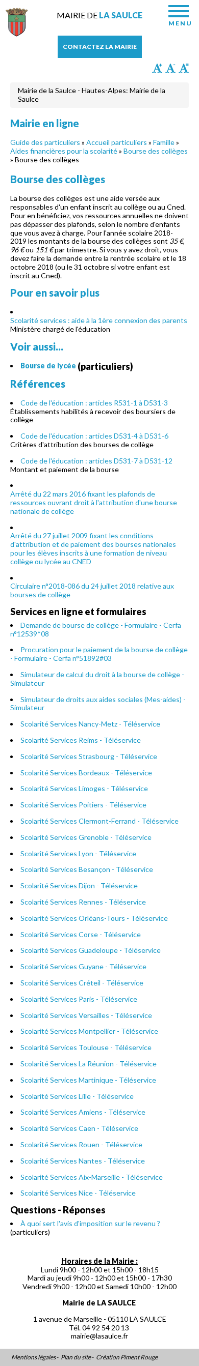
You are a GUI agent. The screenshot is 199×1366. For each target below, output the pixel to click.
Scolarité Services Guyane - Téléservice (83, 966)
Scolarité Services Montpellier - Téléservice (89, 1031)
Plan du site (76, 1357)
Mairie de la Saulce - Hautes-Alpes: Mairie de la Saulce (91, 94)
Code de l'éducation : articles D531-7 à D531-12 (96, 460)
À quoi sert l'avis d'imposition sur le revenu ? (90, 1223)
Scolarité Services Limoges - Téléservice (84, 788)
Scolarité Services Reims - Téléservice (80, 740)
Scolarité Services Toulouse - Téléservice (86, 1047)
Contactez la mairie (100, 46)
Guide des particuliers (45, 142)
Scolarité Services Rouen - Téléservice (81, 1144)
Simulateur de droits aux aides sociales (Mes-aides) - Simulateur (98, 703)
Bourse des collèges (155, 151)
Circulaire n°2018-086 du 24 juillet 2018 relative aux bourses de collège (92, 590)
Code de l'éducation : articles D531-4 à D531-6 (94, 435)
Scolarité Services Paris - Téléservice (78, 999)
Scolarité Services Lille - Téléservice (77, 1096)
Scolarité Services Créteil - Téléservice (81, 982)
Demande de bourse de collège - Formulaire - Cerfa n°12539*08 (95, 629)
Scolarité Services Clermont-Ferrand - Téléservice (99, 821)
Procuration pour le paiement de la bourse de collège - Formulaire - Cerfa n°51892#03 (99, 653)
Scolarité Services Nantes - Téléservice (82, 1160)
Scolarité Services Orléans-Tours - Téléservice (94, 918)
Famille (164, 142)
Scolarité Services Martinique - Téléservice (88, 1080)
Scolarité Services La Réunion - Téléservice (88, 1063)
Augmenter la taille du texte (157, 68)
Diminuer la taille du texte (170, 68)
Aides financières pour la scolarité (63, 151)
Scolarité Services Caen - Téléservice (79, 1128)
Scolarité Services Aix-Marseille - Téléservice (91, 1177)
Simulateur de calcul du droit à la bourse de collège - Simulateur (97, 678)
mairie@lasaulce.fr (99, 1335)
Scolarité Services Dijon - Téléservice (79, 885)
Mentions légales (33, 1357)
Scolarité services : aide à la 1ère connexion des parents (98, 320)
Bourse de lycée (48, 365)
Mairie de (99, 15)
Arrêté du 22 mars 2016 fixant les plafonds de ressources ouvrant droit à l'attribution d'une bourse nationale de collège (93, 502)
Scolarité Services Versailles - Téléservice (86, 1015)
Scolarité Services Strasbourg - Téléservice (88, 756)
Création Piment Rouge (127, 1357)
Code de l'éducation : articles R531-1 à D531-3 (94, 402)
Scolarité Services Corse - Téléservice (80, 934)
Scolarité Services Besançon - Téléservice (86, 869)
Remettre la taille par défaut (184, 68)
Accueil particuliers (116, 142)
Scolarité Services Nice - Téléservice (78, 1192)
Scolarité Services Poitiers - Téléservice (83, 804)
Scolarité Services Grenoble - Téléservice (86, 837)
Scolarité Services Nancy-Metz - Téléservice (90, 723)
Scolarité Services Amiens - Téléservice (82, 1112)
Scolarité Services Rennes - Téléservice (83, 901)
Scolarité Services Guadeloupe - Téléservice (90, 950)
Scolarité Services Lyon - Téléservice (78, 853)
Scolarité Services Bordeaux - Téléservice (86, 772)
